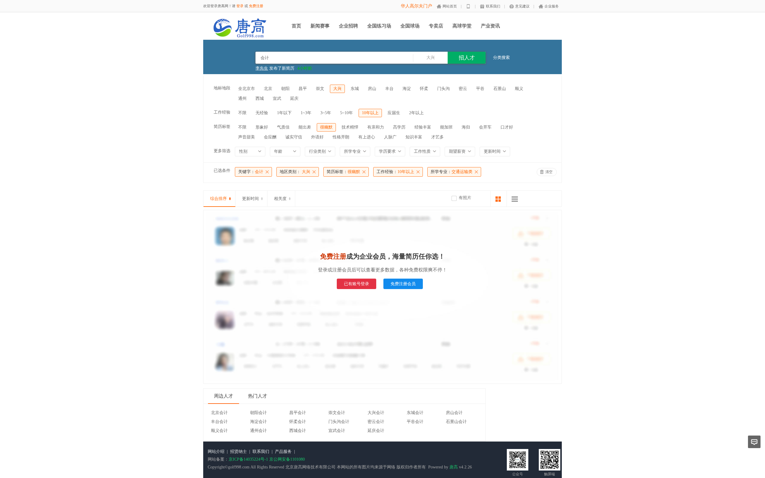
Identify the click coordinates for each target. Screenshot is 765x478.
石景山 (499, 88)
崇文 (320, 88)
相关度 (280, 198)
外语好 (317, 137)
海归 (466, 127)
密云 (463, 88)
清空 (549, 172)
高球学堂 (462, 25)
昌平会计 (297, 412)
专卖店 (436, 25)
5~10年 (346, 113)
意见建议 (522, 6)
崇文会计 (336, 412)
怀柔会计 (297, 421)
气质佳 (283, 127)
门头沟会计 (338, 421)
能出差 (305, 127)
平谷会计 (415, 421)
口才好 (507, 127)
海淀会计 (258, 421)
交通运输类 (451, 171)
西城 (259, 98)
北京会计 (219, 412)
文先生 (261, 69)
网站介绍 (216, 451)
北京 (268, 88)
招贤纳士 (238, 451)
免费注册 (256, 6)
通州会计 (258, 430)
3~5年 (325, 113)
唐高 (453, 467)
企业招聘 (348, 25)
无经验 (261, 113)
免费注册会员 (403, 284)
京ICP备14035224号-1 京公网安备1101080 (267, 459)
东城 (355, 88)
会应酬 (270, 137)
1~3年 (306, 113)
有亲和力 (375, 127)
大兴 (337, 88)
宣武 (277, 98)
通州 (242, 98)
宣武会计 (336, 430)
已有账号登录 (356, 284)
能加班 (446, 127)
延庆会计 (376, 430)
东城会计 (415, 412)
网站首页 (450, 6)
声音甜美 (246, 137)
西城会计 (297, 430)
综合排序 (218, 198)
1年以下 (284, 113)
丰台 (389, 88)
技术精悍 (350, 127)
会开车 (485, 127)
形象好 (261, 127)
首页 (296, 25)
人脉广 (390, 137)
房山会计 (454, 412)
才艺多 (437, 137)
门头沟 (443, 88)
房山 (372, 88)
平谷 (480, 88)
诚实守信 (293, 137)
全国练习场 (379, 25)
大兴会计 (376, 412)
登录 (240, 6)
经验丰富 (422, 127)
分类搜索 (501, 57)
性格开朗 (341, 137)
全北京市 (246, 88)
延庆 (294, 98)
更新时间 (250, 198)
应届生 (394, 113)
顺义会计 (219, 430)
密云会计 (376, 421)
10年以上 (370, 113)
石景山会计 (456, 421)
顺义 (519, 88)
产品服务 (283, 451)
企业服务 (551, 6)
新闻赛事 (320, 25)
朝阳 (285, 88)
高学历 (399, 127)
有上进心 (366, 137)
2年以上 (416, 113)
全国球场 (410, 25)
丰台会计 (219, 421)
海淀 (407, 88)
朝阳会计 (258, 412)
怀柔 (424, 88)
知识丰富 (414, 137)
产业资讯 (490, 25)
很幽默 (326, 127)
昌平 (303, 88)
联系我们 (493, 6)
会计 (250, 171)
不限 (242, 113)
